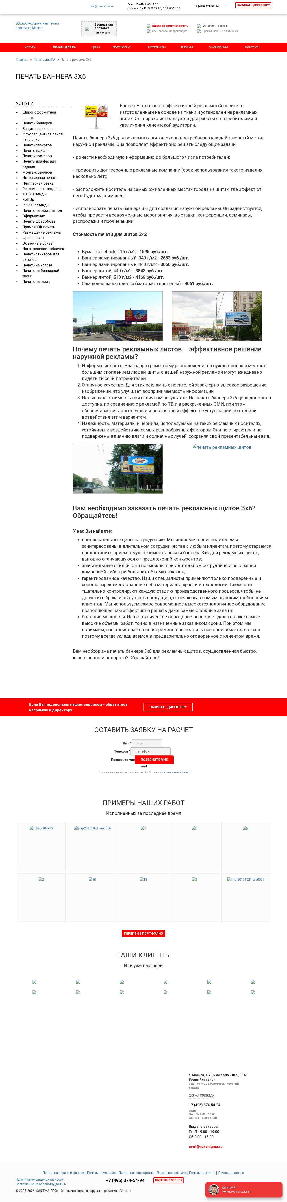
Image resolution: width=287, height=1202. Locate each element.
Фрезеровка (33, 237)
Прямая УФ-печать (38, 227)
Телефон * (122, 751)
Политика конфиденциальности (39, 1179)
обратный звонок (168, 1180)
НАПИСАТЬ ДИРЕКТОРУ (168, 707)
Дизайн (187, 47)
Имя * (127, 743)
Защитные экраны (38, 128)
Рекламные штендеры (41, 188)
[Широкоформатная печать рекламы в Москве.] (40, 25)
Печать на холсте (37, 265)
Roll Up (28, 199)
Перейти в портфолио (143, 933)
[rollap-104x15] (41, 828)
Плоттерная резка (38, 183)
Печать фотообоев (38, 221)
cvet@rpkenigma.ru (101, 6)
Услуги (30, 47)
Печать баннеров (37, 123)
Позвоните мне (123, 760)
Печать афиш (34, 150)
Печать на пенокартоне (136, 1173)
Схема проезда (201, 1095)
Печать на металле (101, 1173)
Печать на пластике (171, 1173)
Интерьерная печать (40, 177)
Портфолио (121, 47)
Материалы (157, 47)
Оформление (33, 216)
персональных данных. (176, 772)
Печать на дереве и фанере (63, 1173)
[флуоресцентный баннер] (222, 315)
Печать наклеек (36, 281)
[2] (245, 828)
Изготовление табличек (43, 248)
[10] (92, 879)
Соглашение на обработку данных (41, 1184)
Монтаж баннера (37, 172)
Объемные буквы (37, 243)
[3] (143, 828)
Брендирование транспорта (169, 31)
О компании (218, 47)
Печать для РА (64, 47)
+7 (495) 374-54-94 (206, 6)
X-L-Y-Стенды (34, 194)
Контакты (252, 47)
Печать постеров (37, 156)
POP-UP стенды (36, 205)
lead (143, 766)
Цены (96, 47)
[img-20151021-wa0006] (92, 828)
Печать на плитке (202, 1173)
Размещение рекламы (41, 232)
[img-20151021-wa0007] (245, 879)
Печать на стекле (231, 1173)
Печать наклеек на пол (42, 210)
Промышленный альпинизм (220, 31)
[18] (143, 879)
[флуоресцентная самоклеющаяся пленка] (122, 315)
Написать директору (253, 5)
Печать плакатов (37, 145)
